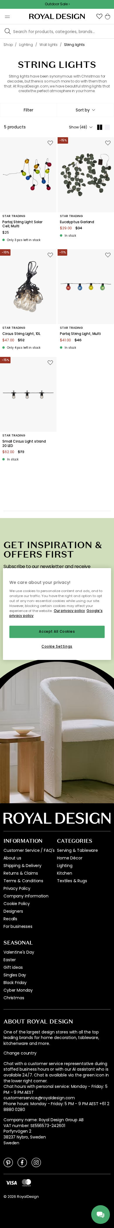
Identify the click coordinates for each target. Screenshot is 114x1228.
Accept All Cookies (57, 631)
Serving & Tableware (77, 850)
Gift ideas (13, 967)
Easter (10, 960)
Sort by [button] (83, 110)
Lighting (64, 866)
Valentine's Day (19, 952)
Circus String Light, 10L (21, 334)
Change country (20, 1053)
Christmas (14, 998)
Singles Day (15, 975)
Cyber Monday (18, 990)
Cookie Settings (57, 646)
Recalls (10, 919)
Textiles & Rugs (72, 881)
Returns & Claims (21, 873)
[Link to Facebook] (22, 1162)
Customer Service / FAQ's (29, 850)
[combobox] (85, 110)
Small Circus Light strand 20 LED (24, 443)
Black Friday (15, 983)
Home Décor (69, 858)
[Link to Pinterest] (8, 1162)
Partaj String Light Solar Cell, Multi (22, 224)
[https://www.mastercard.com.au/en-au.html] (26, 1182)
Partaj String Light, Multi (80, 334)
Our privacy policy (69, 610)
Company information (26, 896)
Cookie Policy (17, 904)
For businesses (18, 926)
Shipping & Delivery (23, 866)
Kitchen (64, 873)
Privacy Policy (17, 888)
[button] (99, 16)
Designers (13, 911)
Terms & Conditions (23, 881)
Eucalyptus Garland (77, 222)
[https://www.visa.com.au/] (11, 1182)
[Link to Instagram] (36, 1162)
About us (12, 858)
